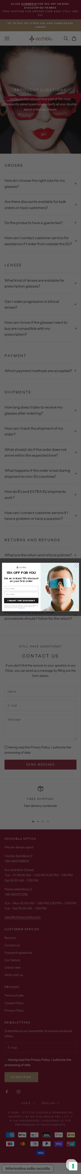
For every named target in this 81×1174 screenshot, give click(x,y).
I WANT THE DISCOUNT (21, 600)
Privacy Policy (21, 607)
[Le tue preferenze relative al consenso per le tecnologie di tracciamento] (73, 1166)
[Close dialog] (76, 565)
